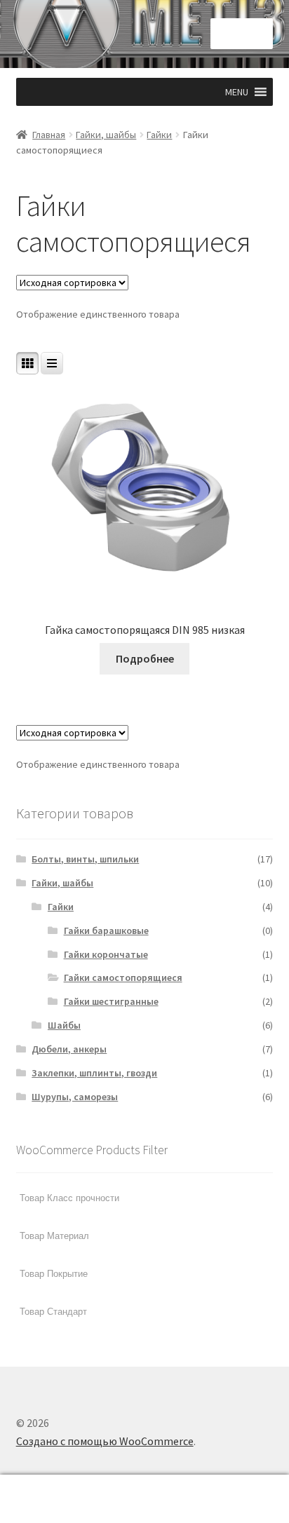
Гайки (159, 134)
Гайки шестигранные (111, 1001)
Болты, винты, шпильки (85, 859)
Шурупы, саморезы (75, 1096)
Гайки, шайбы (106, 134)
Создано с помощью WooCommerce (105, 1441)
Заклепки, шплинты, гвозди (94, 1073)
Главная (48, 134)
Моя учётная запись (48, 1499)
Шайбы (64, 1025)
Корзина (223, 1487)
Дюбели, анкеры (69, 1049)
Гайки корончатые (106, 954)
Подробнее (145, 658)
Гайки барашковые (106, 930)
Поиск (144, 1499)
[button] (236, 92)
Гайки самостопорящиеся (123, 977)
